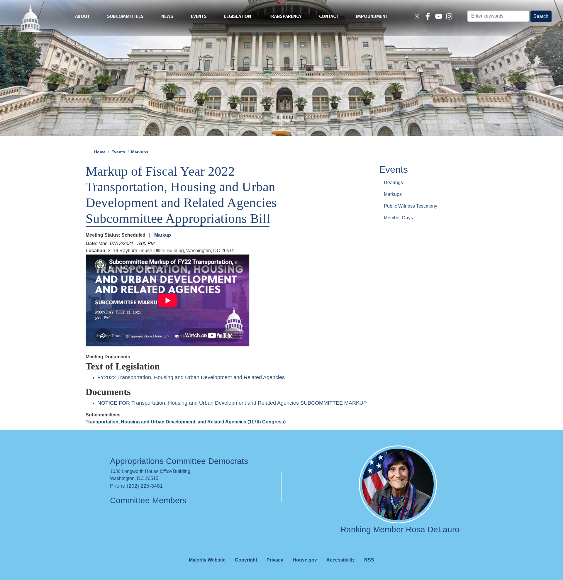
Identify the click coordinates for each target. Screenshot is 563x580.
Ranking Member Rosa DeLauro (399, 529)
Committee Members (148, 500)
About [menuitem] (82, 16)
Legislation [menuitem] (237, 16)
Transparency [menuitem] (285, 16)
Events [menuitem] (199, 16)
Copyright (246, 559)
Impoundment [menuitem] (372, 16)
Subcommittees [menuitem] (125, 16)
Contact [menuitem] (328, 16)
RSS (369, 559)
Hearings (393, 182)
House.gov (305, 559)
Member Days (398, 217)
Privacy (275, 559)
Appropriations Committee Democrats (179, 461)
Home (100, 152)
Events (118, 152)
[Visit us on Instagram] (450, 16)
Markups (139, 152)
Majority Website (207, 559)
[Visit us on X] (417, 16)
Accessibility (340, 559)
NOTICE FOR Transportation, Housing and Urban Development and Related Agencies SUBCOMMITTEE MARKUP (232, 403)
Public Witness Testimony (410, 205)
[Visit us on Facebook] (428, 16)
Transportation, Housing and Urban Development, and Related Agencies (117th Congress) (186, 421)
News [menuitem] (167, 16)
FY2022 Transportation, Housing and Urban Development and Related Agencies (191, 377)
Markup (162, 235)
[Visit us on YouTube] (439, 16)
